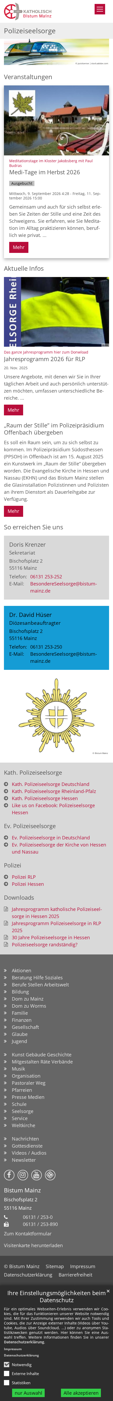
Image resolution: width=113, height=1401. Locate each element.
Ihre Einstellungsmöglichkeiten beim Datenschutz (56, 1296)
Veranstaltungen (28, 77)
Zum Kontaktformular (28, 1233)
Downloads (19, 897)
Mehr (18, 247)
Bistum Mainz (22, 1190)
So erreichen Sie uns (33, 527)
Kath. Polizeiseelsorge (33, 772)
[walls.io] (50, 1175)
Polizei (12, 865)
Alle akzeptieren (81, 1393)
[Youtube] (36, 1175)
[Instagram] (23, 1175)
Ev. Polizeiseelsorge (30, 825)
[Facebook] (9, 1175)
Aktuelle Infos (24, 268)
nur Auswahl (28, 1393)
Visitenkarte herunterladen (33, 1245)
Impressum (13, 1349)
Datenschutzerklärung (24, 1341)
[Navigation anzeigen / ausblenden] (100, 9)
